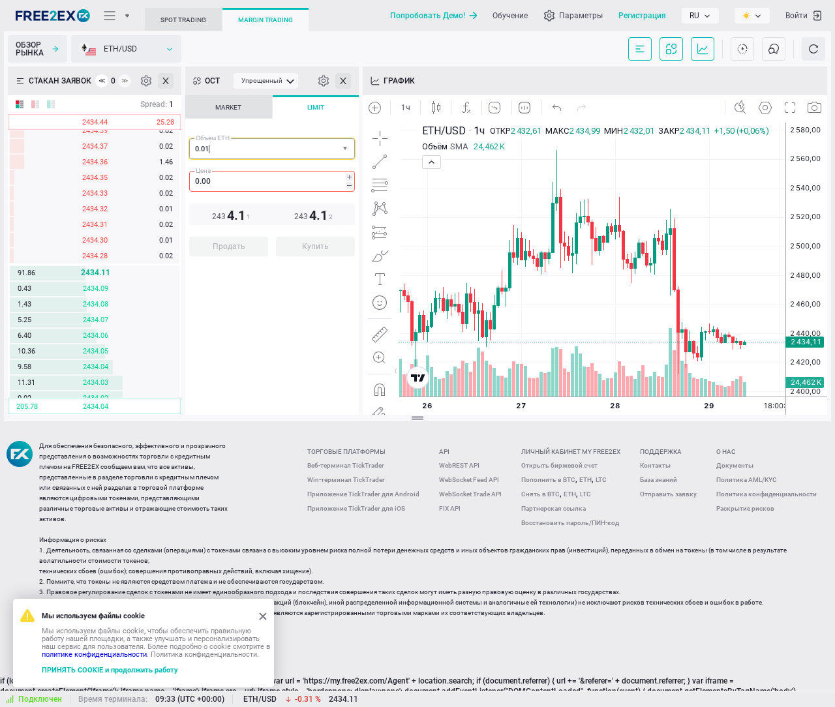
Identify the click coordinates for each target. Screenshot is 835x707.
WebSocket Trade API (470, 494)
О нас (726, 451)
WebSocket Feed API (469, 479)
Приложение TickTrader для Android (363, 494)
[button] (346, 149)
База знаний (658, 479)
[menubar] (266, 81)
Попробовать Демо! (427, 15)
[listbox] (700, 15)
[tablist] (272, 179)
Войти (796, 15)
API (444, 451)
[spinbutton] (272, 181)
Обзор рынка (30, 48)
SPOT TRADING (183, 19)
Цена (203, 170)
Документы (734, 465)
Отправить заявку (668, 494)
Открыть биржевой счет (559, 465)
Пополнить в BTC (548, 479)
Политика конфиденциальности (766, 494)
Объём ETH (213, 138)
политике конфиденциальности (94, 654)
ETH (585, 479)
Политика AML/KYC (746, 479)
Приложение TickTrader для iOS (356, 508)
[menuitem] (266, 81)
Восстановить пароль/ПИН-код (570, 522)
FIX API (450, 508)
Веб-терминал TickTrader (345, 465)
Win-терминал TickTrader (346, 479)
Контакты (655, 465)
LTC (601, 479)
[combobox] (272, 148)
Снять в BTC (540, 494)
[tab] (228, 107)
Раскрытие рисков (745, 508)
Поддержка (661, 451)
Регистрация (642, 15)
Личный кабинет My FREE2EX (570, 451)
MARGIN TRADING (265, 19)
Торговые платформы (346, 451)
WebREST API (459, 465)
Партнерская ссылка (553, 508)
